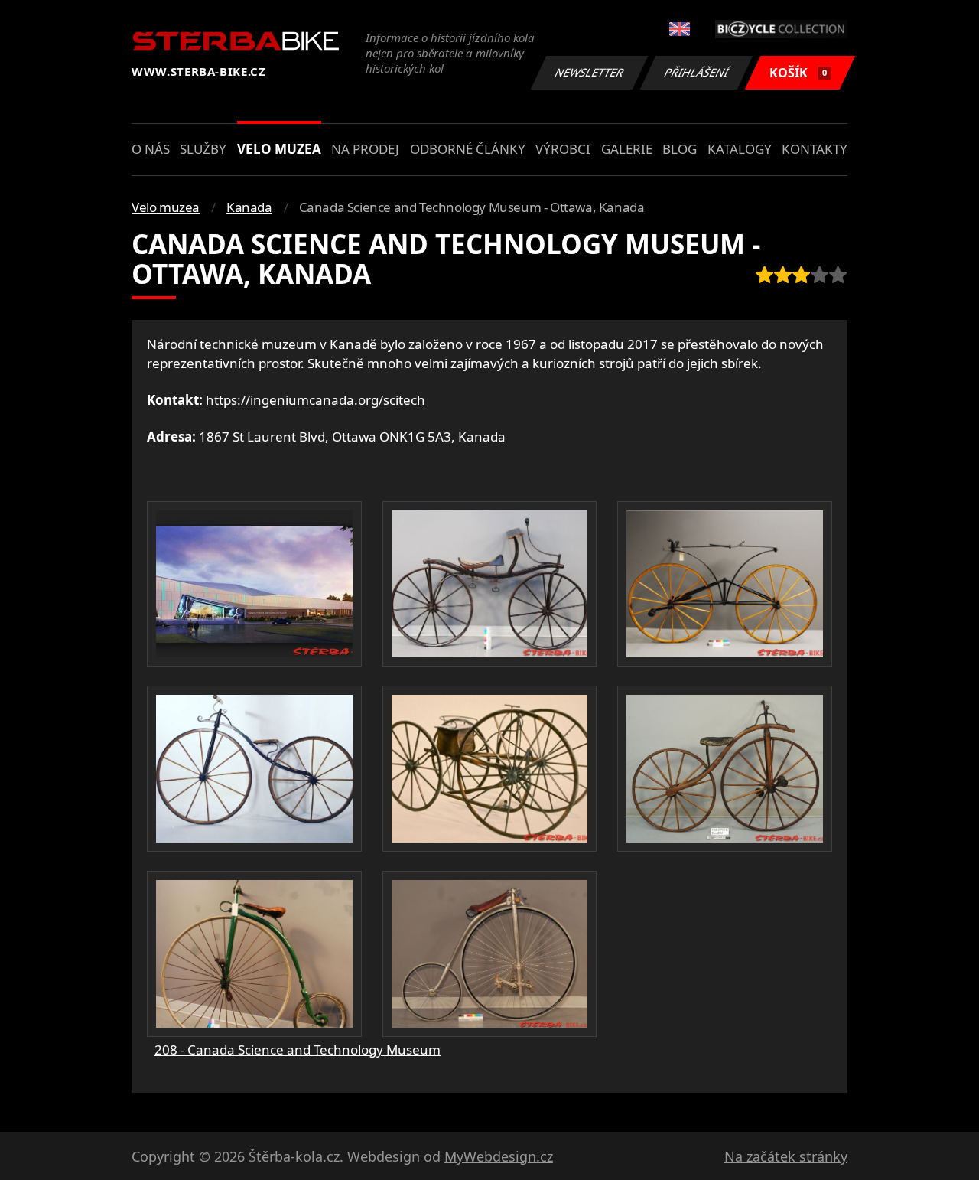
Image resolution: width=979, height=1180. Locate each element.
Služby (203, 149)
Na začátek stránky (785, 1156)
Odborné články (467, 149)
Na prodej (365, 149)
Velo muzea (279, 149)
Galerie (626, 149)
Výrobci (562, 149)
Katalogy (739, 149)
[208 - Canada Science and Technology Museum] (254, 584)
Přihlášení (697, 72)
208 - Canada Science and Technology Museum (297, 1049)
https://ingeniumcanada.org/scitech (315, 400)
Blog (679, 149)
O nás (151, 149)
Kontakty (814, 149)
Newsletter (589, 72)
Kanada (249, 207)
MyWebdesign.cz (498, 1156)
